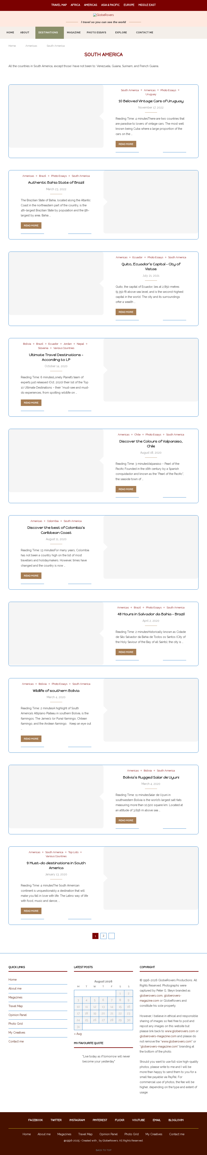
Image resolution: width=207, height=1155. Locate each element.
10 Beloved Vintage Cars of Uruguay (151, 101)
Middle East (147, 4)
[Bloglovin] (193, 33)
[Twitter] (168, 33)
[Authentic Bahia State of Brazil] (151, 202)
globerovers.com (151, 995)
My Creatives (16, 1032)
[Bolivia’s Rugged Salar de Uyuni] (56, 796)
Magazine (74, 32)
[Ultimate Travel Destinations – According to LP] (151, 370)
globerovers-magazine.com (158, 1036)
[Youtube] (185, 33)
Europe (129, 4)
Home (10, 32)
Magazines (15, 997)
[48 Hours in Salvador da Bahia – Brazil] (56, 633)
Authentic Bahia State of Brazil (56, 182)
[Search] (202, 33)
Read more (126, 144)
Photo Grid (15, 1023)
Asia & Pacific (110, 4)
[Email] (189, 33)
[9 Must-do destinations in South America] (151, 878)
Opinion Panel (17, 1015)
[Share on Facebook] (147, 152)
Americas (90, 4)
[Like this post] (142, 152)
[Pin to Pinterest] (155, 152)
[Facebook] (163, 33)
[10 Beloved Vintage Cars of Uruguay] (56, 116)
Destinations (48, 32)
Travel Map (59, 4)
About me (14, 988)
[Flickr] (180, 33)
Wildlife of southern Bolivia (56, 690)
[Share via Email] (160, 152)
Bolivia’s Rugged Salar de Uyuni (151, 777)
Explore (121, 32)
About (24, 32)
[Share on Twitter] (151, 152)
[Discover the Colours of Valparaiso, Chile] (56, 460)
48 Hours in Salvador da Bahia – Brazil (151, 614)
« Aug (78, 1033)
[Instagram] (172, 33)
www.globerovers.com (180, 1031)
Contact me (144, 32)
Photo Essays (96, 32)
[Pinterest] (176, 33)
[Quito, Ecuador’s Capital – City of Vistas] (56, 283)
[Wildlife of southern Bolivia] (151, 710)
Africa (75, 4)
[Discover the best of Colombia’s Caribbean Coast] (151, 547)
